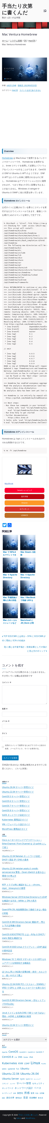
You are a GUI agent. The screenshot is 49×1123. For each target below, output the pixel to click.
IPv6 (31, 1057)
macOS (15, 90)
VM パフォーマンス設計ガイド (16, 824)
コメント (6, 682)
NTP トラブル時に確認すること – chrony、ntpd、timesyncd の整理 (22, 886)
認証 (3, 1098)
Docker (25, 1057)
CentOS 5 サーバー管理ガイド (16, 796)
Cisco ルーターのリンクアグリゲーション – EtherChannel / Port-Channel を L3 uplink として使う (24, 844)
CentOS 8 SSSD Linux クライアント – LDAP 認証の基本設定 (24, 948)
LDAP (27, 1063)
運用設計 (18, 1098)
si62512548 (11, 85)
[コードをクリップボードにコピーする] (44, 226)
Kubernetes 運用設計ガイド (15, 819)
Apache (4, 1052)
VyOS (22, 1079)
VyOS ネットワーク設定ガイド (16, 815)
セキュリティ (38, 1083)
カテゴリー (5, 1033)
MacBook (9, 484)
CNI (15, 1057)
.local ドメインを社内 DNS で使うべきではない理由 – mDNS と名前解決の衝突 (23, 1014)
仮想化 (20, 1093)
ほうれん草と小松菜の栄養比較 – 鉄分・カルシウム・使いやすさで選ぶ (24, 973)
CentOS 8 (7, 1057)
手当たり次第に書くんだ (17, 9)
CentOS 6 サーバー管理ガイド (16, 801)
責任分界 (10, 1097)
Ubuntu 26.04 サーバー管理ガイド (18, 787)
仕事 (14, 1093)
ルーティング (7, 1093)
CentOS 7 (40, 1052)
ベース (37, 1088)
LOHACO (24, 515)
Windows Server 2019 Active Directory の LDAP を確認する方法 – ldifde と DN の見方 (24, 899)
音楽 (25, 1097)
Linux (35, 1062)
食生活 (40, 1098)
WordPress (30, 1118)
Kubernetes (9, 1063)
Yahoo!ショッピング (24, 490)
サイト (4, 733)
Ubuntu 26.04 (29, 1074)
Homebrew (7, 158)
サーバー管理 (24, 1083)
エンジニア (37, 1079)
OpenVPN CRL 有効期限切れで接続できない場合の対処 (24, 911)
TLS (17, 1068)
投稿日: (27, 85)
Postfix (43, 1064)
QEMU (4, 1069)
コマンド (5, 1083)
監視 (32, 1093)
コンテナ (12, 1084)
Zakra (18, 1118)
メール (5, 721)
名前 (5, 708)
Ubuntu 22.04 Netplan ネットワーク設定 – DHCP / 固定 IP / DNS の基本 (22, 858)
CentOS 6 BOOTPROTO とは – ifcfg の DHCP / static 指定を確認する (23, 936)
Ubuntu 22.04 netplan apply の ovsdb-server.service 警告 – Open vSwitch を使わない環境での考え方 (24, 872)
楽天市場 (24, 496)
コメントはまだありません (30, 90)
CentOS (13, 1051)
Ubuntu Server (10, 1078)
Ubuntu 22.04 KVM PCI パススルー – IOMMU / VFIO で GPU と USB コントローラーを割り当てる (24, 988)
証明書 (42, 1093)
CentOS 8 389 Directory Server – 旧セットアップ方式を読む (24, 1002)
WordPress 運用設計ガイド (15, 829)
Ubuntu (24, 1068)
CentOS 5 (23, 1052)
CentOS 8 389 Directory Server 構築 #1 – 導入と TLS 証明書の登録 (23, 924)
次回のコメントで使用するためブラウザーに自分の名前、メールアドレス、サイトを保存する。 (25, 747)
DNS (20, 1057)
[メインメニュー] (45, 11)
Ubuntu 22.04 (10, 1073)
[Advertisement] (24, 120)
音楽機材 (33, 1097)
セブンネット (25, 509)
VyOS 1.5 (29, 1079)
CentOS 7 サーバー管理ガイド (16, 805)
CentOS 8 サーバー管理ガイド (16, 810)
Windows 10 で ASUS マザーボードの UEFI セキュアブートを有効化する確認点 (24, 961)
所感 (27, 1092)
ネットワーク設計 (24, 1087)
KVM (20, 1063)
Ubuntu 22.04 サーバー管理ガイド (18, 791)
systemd (11, 1069)
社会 (36, 1093)
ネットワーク (7, 1088)
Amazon (24, 503)
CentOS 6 (31, 1052)
